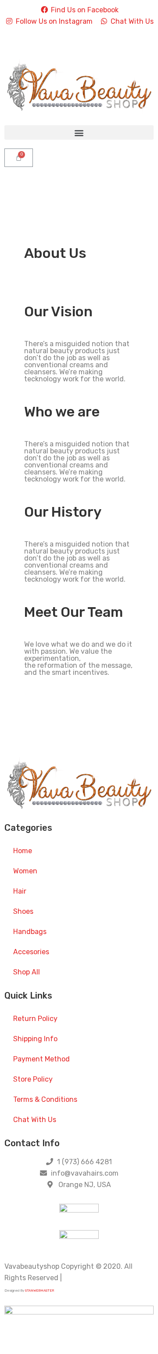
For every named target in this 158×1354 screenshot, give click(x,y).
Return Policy (35, 1018)
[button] (79, 132)
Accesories (31, 952)
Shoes (23, 911)
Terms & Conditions (45, 1099)
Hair (19, 891)
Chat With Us (34, 1119)
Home (22, 851)
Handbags (30, 931)
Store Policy (33, 1079)
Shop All (26, 972)
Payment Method (41, 1059)
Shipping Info (35, 1039)
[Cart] (18, 157)
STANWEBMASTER (39, 1290)
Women (25, 871)
